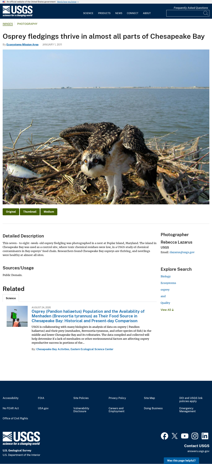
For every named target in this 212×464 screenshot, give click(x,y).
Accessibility (11, 398)
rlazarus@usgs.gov (182, 252)
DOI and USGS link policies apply (191, 400)
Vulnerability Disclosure (81, 410)
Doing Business (153, 408)
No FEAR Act (11, 408)
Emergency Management (187, 410)
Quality (165, 302)
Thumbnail (29, 211)
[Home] (17, 16)
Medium (49, 211)
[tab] (11, 298)
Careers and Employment (116, 410)
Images (8, 23)
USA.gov (43, 408)
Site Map (149, 398)
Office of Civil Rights (15, 418)
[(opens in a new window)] (164, 436)
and (163, 296)
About (147, 13)
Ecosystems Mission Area (22, 44)
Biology (166, 276)
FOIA (41, 398)
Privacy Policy (117, 398)
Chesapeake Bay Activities (52, 349)
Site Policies (81, 398)
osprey (165, 289)
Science (88, 13)
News (118, 13)
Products (104, 13)
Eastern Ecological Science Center (92, 349)
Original (11, 211)
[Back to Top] (200, 452)
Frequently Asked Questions (191, 7)
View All (166, 309)
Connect (132, 13)
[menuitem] (88, 11)
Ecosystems (168, 283)
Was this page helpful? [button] (181, 460)
